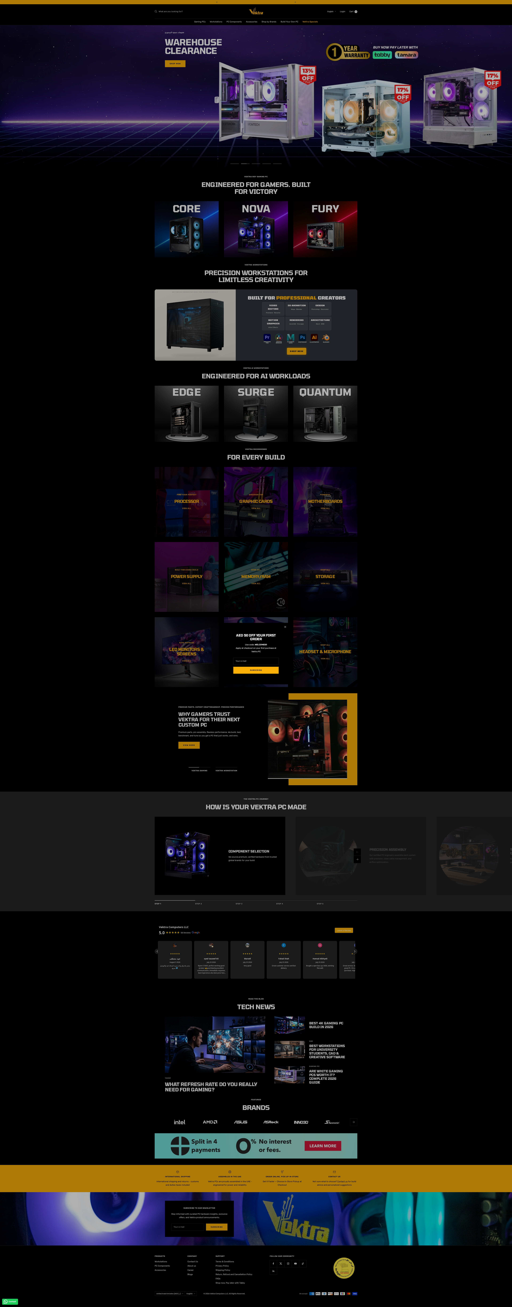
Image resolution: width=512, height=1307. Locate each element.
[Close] (285, 627)
